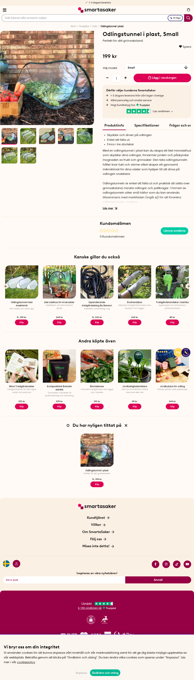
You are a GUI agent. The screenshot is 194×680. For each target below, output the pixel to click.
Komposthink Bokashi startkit (59, 388)
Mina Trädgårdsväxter (21, 386)
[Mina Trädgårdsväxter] (21, 366)
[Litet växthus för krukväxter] (59, 282)
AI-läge (177, 18)
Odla (94, 26)
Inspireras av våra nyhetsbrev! (97, 573)
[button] (91, 619)
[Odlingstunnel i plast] (97, 450)
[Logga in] (15, 564)
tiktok (175, 564)
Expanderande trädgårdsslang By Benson (97, 304)
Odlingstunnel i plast (96, 470)
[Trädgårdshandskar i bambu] (172, 282)
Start (73, 26)
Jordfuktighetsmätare (134, 386)
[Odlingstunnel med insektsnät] (21, 282)
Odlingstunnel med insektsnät (21, 304)
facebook (154, 564)
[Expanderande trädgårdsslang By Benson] (97, 282)
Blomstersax (97, 386)
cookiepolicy (26, 662)
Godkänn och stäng (105, 673)
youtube (186, 564)
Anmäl (158, 580)
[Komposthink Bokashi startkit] (59, 366)
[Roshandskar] (134, 282)
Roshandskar (134, 302)
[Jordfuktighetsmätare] (134, 366)
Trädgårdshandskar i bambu (172, 302)
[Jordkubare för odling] (172, 366)
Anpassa (81, 673)
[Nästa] (89, 120)
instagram (164, 564)
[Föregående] (5, 286)
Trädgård (84, 26)
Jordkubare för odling (172, 386)
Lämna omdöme (174, 230)
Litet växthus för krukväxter (59, 302)
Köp (22, 322)
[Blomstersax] (97, 366)
